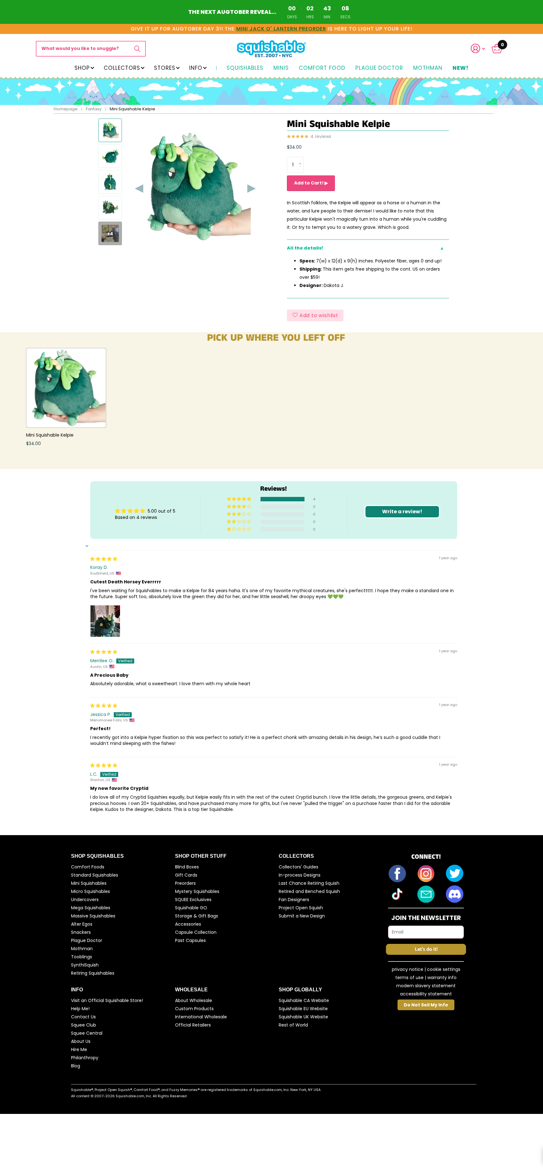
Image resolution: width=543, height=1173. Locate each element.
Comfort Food (322, 68)
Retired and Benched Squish (309, 891)
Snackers (81, 932)
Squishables (245, 68)
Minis (281, 68)
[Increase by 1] (301, 159)
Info (195, 68)
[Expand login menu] (478, 48)
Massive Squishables (93, 916)
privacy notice (407, 969)
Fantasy (93, 109)
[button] (482, 48)
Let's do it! (426, 949)
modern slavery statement (426, 986)
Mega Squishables (90, 908)
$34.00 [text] (294, 147)
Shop (82, 68)
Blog (75, 1066)
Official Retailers (193, 1025)
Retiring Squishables (92, 973)
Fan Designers (294, 899)
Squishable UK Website (303, 1017)
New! (460, 68)
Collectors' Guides (298, 867)
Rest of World (293, 1025)
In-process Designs (300, 875)
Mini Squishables (89, 883)
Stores (164, 68)
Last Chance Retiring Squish (309, 883)
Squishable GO (191, 908)
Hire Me (79, 1049)
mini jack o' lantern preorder (281, 28)
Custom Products (194, 1008)
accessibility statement (426, 994)
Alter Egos (81, 924)
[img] (103, 559)
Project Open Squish (301, 908)
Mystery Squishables (197, 891)
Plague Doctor (379, 68)
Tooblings (81, 957)
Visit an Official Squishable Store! (107, 1000)
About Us (80, 1041)
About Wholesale (193, 1000)
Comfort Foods (87, 867)
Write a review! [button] (402, 511)
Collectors (122, 68)
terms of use (409, 977)
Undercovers (85, 899)
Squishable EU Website (303, 1008)
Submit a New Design (302, 916)
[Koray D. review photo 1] (105, 620)
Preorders (185, 883)
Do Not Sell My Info (426, 1005)
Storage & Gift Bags (196, 916)
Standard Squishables (94, 875)
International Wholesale (201, 1017)
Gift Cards (186, 875)
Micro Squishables (90, 891)
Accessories (188, 924)
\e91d (137, 49)
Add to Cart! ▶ (311, 183)
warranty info (442, 977)
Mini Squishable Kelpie (50, 435)
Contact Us (83, 1017)
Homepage (66, 109)
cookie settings (443, 969)
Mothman (427, 68)
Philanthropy (84, 1058)
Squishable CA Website (304, 1000)
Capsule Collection (196, 932)
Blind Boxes (187, 867)
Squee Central (86, 1033)
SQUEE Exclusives (193, 899)
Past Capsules (190, 940)
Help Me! (80, 1008)
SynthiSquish (85, 965)
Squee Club (83, 1025)
